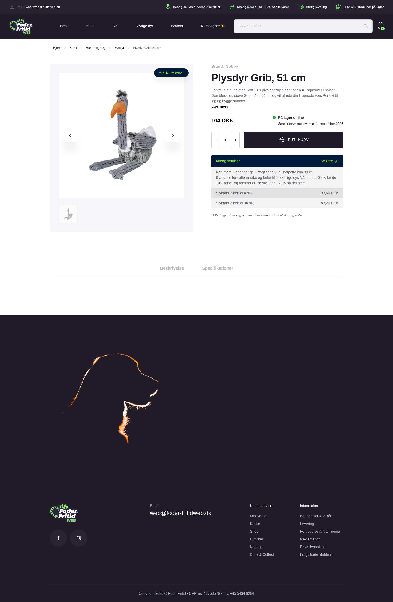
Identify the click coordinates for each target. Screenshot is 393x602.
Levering (307, 524)
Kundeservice (261, 506)
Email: (155, 506)
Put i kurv (298, 140)
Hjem (57, 48)
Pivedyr (119, 48)
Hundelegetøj (95, 48)
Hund (90, 26)
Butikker (256, 539)
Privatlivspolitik (312, 547)
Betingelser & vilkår (315, 516)
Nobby (232, 66)
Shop (254, 531)
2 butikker (213, 7)
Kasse (255, 524)
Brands (177, 26)
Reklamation (310, 539)
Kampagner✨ (212, 26)
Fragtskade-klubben (316, 555)
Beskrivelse (172, 268)
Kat (115, 26)
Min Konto (258, 516)
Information (309, 506)
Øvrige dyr (144, 26)
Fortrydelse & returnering (320, 531)
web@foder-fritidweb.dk (43, 7)
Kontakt (256, 547)
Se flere (326, 161)
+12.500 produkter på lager (364, 7)
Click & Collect (262, 555)
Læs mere (219, 106)
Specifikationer (217, 268)
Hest (64, 26)
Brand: (224, 66)
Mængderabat (171, 73)
